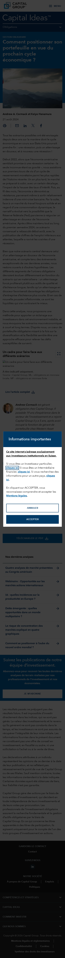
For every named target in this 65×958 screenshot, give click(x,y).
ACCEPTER (32, 519)
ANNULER (32, 508)
